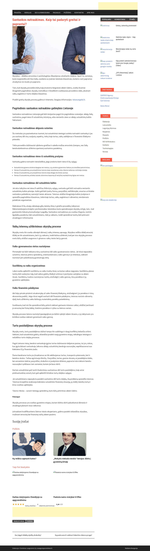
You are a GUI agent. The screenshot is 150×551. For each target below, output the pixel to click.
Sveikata (106, 145)
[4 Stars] (21, 504)
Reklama (128, 548)
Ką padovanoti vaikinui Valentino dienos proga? (73, 535)
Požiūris (67, 13)
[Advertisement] (118, 6)
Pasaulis (56, 13)
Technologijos (108, 148)
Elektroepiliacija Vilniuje (109, 98)
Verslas (27, 13)
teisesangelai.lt (78, 99)
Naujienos (106, 132)
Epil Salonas (105, 100)
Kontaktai (79, 13)
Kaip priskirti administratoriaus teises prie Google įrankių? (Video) (126, 63)
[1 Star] (13, 504)
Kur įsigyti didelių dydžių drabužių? (28, 535)
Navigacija (134, 548)
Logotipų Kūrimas (109, 128)
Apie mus (90, 13)
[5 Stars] (23, 504)
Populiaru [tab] (106, 19)
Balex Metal (104, 106)
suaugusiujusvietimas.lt (44, 548)
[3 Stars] (18, 504)
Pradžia (17, 13)
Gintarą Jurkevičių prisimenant (126, 26)
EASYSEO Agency (106, 95)
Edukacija (106, 121)
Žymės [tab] (132, 19)
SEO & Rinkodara (42, 13)
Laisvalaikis (107, 125)
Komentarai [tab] (120, 19)
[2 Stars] (16, 504)
